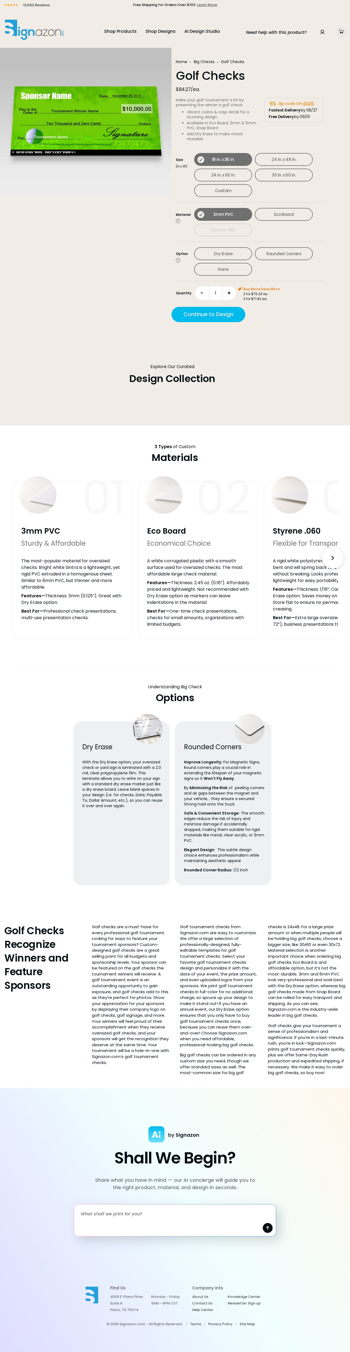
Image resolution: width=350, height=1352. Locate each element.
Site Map (247, 1324)
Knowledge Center (244, 1296)
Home (181, 61)
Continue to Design (208, 314)
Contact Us (202, 1303)
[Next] (332, 558)
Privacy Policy (220, 1324)
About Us (200, 1296)
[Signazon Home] (34, 29)
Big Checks (204, 61)
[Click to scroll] (178, 221)
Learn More (207, 4)
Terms (195, 1324)
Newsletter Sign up (244, 1303)
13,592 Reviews (36, 5)
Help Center (202, 1309)
